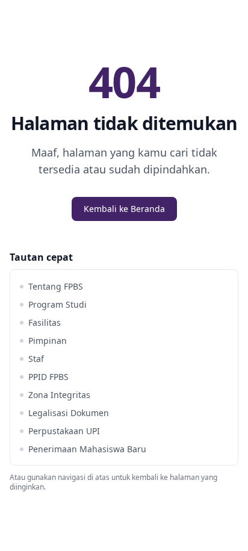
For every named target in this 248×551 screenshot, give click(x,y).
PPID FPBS (48, 376)
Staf (36, 358)
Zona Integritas (59, 394)
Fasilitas (44, 322)
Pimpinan (47, 340)
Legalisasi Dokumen (68, 413)
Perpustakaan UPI (64, 431)
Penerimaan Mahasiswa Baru (87, 449)
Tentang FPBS (55, 286)
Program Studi (57, 304)
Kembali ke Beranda (124, 208)
